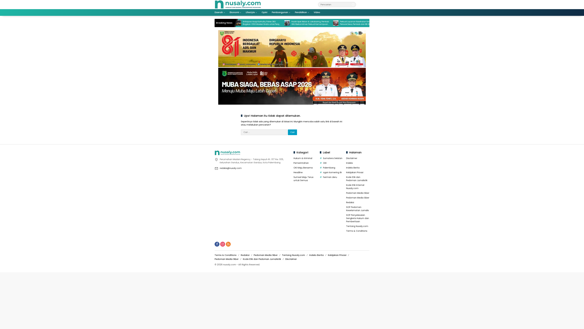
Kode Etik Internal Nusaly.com (355, 187)
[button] (353, 4)
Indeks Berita (353, 167)
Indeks (349, 162)
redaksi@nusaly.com (231, 168)
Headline (298, 172)
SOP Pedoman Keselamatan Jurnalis (357, 209)
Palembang (329, 167)
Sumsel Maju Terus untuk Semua (303, 179)
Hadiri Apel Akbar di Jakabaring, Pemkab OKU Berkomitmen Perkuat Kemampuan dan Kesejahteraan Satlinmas (292, 23)
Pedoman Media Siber (357, 193)
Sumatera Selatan (332, 158)
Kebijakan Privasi (354, 172)
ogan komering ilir (332, 172)
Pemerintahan (301, 162)
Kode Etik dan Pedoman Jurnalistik (356, 179)
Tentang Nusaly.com (357, 226)
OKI (325, 162)
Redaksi (350, 202)
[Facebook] (217, 244)
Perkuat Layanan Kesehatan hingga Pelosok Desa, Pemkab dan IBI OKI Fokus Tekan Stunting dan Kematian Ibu (341, 23)
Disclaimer (351, 158)
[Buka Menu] (367, 4)
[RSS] (228, 244)
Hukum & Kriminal (303, 158)
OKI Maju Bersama (303, 167)
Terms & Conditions (356, 230)
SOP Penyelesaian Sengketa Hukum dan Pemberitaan (357, 218)
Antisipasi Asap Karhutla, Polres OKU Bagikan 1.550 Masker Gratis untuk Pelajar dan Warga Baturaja (244, 23)
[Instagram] (222, 244)
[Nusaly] (238, 4)
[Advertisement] (91, 293)
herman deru (330, 177)
